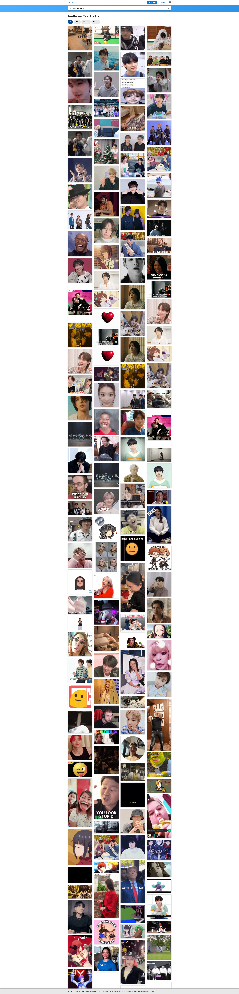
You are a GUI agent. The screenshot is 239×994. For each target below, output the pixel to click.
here (152, 991)
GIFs (77, 22)
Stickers (86, 22)
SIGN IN (163, 2)
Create (153, 2)
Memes (95, 22)
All (70, 22)
